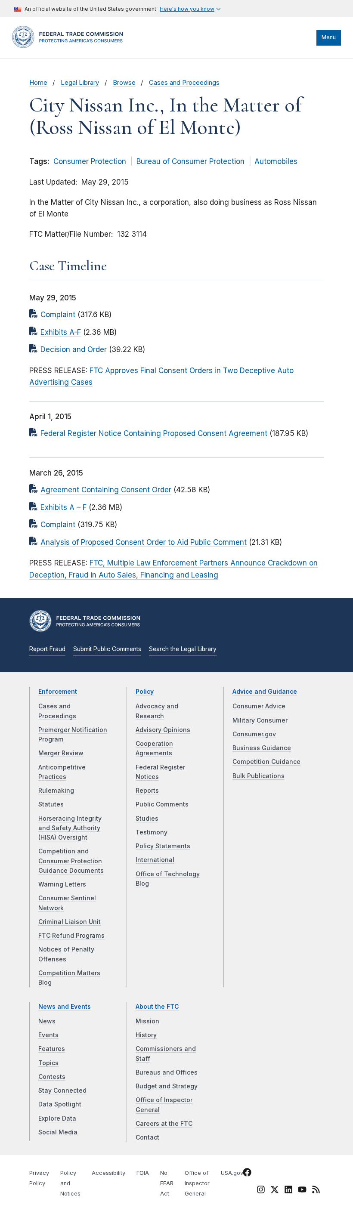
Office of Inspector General (197, 1183)
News (47, 1021)
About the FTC (157, 1006)
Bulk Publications (258, 775)
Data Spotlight (59, 1104)
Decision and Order (73, 349)
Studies (147, 818)
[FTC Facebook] (247, 1174)
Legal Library (80, 82)
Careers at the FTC (164, 1123)
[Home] (70, 46)
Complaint (57, 314)
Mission (147, 1021)
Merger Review (61, 753)
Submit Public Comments (107, 649)
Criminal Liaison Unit (69, 921)
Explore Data (57, 1118)
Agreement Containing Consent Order (105, 489)
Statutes (51, 804)
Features (51, 1048)
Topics (48, 1063)
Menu (329, 37)
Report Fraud (47, 649)
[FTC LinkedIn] (288, 1191)
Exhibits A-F (60, 332)
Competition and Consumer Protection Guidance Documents (71, 861)
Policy (145, 691)
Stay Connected (62, 1090)
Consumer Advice (258, 706)
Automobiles (275, 161)
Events (48, 1035)
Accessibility (108, 1173)
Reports (147, 790)
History (146, 1035)
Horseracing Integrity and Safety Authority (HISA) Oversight (70, 828)
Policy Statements (163, 846)
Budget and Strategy (167, 1086)
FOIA (142, 1173)
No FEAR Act (166, 1183)
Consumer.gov (254, 734)
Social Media (57, 1132)
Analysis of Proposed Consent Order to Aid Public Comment (143, 542)
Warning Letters (62, 884)
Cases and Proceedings (184, 82)
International (155, 859)
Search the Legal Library (183, 649)
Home (38, 82)
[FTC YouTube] (302, 1191)
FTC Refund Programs (71, 935)
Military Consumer (260, 720)
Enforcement (57, 691)
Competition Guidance (266, 761)
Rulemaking (56, 790)
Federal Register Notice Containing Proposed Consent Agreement (153, 433)
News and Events (64, 1006)
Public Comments (162, 804)
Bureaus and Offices (167, 1072)
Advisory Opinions (163, 729)
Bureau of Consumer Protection (190, 161)
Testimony (151, 832)
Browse (124, 82)
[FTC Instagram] (261, 1191)
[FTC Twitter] (274, 1189)
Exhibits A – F (64, 507)
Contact (147, 1137)
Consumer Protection (89, 161)
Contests (51, 1076)
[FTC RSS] (316, 1191)
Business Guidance (261, 748)
